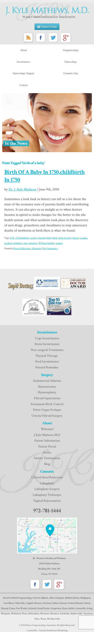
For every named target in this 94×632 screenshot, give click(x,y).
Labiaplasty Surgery (47, 489)
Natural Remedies (47, 367)
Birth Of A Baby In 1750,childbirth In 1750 (44, 175)
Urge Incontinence (47, 338)
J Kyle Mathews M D (47, 435)
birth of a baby (64, 238)
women (59, 243)
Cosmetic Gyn (70, 73)
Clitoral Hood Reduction (47, 477)
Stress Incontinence (47, 344)
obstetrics (33, 243)
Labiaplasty (47, 483)
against (33, 238)
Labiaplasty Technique (47, 495)
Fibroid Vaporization (47, 398)
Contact (23, 85)
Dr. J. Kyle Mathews (23, 189)
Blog (47, 464)
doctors (75, 238)
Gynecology (70, 61)
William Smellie (46, 243)
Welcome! (47, 429)
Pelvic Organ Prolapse (47, 410)
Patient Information (47, 441)
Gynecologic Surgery (23, 73)
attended (42, 238)
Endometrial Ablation (47, 381)
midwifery (18, 243)
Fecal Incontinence (47, 361)
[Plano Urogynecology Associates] (47, 11)
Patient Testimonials (47, 458)
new (26, 243)
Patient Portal (48, 26)
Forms (47, 452)
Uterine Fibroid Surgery (47, 416)
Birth (54, 238)
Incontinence (23, 61)
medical (8, 243)
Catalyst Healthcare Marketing (53, 630)
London (83, 238)
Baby (49, 238)
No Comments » (50, 248)
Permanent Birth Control (47, 404)
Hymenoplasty (47, 392)
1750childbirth (22, 238)
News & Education (22, 248)
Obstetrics (36, 248)
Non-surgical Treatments (47, 350)
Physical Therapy (47, 356)
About (23, 50)
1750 (12, 238)
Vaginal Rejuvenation (47, 501)
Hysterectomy (47, 387)
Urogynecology (70, 50)
